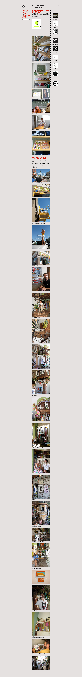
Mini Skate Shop (26, 15)
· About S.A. (25, 10)
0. (59, 5)
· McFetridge (26, 12)
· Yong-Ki (24, 11)
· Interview (25, 13)
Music (24, 17)
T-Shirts (24, 16)
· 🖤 (23, 14)
